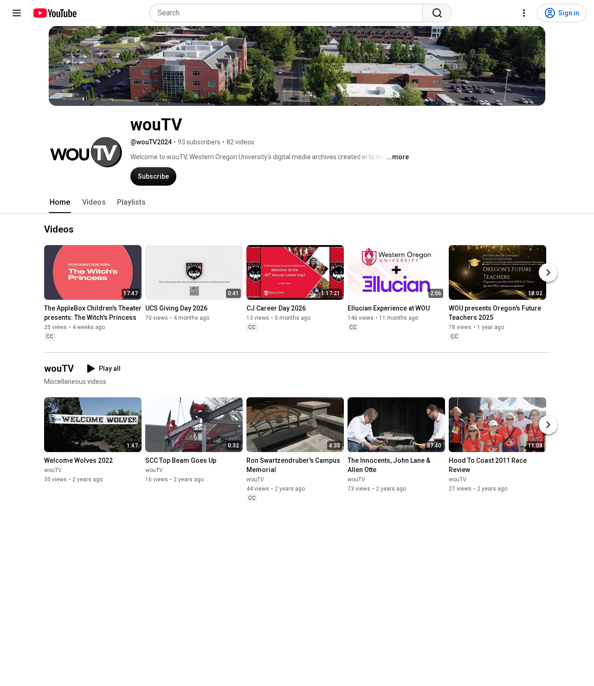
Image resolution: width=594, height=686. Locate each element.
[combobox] (288, 13)
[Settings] (523, 13)
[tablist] (297, 202)
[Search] (437, 13)
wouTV (53, 470)
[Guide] (16, 13)
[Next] (548, 273)
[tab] (60, 202)
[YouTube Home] (54, 13)
